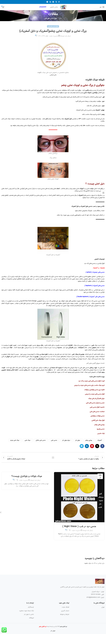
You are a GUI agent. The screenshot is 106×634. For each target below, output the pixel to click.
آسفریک (99, 440)
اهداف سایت (65, 607)
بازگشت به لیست (53, 457)
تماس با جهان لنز (29, 614)
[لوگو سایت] (63, 7)
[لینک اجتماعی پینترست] (53, 2)
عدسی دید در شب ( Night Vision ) (79, 526)
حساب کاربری (65, 611)
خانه (60, 18)
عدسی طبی (54, 440)
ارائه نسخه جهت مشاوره (26, 611)
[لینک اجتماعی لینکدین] (50, 2)
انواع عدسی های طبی (50, 18)
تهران (102, 607)
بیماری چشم (88, 440)
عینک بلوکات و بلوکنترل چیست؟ (26, 476)
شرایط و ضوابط (64, 614)
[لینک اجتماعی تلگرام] (47, 2)
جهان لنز (77, 440)
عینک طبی (27, 440)
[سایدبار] (103, 192)
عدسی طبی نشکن (41, 440)
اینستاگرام (31, 607)
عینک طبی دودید (14, 440)
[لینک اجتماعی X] (56, 2)
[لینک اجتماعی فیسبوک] (59, 2)
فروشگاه (31, 618)
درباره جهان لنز (66, 440)
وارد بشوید (87, 563)
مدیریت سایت (53, 36)
